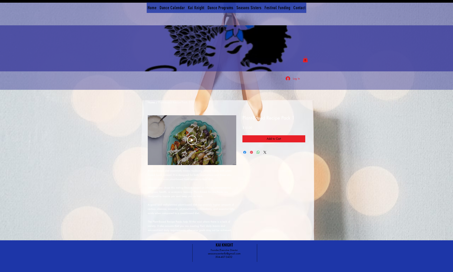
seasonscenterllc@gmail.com (224, 253)
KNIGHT (227, 245)
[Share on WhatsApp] (258, 152)
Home (151, 102)
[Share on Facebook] (245, 152)
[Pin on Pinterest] (251, 152)
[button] (305, 59)
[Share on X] (265, 152)
